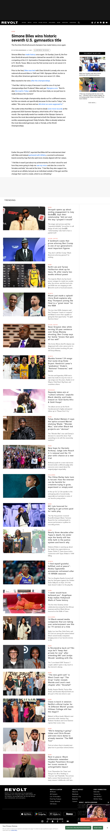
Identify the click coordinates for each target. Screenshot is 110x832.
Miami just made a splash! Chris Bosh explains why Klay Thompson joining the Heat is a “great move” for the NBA (60, 300)
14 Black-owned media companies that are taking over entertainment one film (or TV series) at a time (61, 623)
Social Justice (43, 22)
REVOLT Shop (98, 799)
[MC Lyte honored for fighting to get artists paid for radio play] (24, 515)
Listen (35, 22)
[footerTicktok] (47, 822)
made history (30, 55)
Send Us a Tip (76, 796)
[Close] (107, 828)
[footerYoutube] (68, 822)
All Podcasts (53, 794)
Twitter (104, 22)
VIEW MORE (91, 102)
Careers (74, 801)
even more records (55, 109)
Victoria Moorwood (19, 50)
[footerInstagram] (42, 822)
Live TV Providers (55, 796)
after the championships (40, 81)
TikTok (95, 22)
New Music (51, 390)
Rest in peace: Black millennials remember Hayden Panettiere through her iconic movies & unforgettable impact (61, 762)
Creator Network (55, 801)
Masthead (75, 794)
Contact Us (97, 794)
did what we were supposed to (50, 104)
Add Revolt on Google (42, 50)
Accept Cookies (98, 827)
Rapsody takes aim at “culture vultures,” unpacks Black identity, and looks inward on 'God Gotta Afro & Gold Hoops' (61, 397)
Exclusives (52, 22)
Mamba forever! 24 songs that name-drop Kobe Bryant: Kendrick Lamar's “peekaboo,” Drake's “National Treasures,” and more (60, 364)
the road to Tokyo (22, 91)
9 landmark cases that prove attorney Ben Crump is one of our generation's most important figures (60, 245)
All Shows (53, 792)
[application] (94, 813)
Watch (29, 22)
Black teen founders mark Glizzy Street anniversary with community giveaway (90, 74)
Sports (50, 293)
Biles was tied (29, 70)
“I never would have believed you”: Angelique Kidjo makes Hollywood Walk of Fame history (60, 596)
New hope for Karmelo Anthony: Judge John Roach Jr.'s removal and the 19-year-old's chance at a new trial (61, 453)
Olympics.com (52, 88)
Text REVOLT (98, 796)
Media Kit (75, 799)
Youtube (106, 22)
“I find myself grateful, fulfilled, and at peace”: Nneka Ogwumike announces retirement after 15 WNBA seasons (61, 568)
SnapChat (98, 22)
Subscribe (73, 22)
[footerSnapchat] (52, 822)
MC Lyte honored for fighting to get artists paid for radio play (60, 508)
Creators (65, 22)
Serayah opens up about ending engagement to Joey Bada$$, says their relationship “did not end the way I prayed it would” (61, 214)
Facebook (100, 22)
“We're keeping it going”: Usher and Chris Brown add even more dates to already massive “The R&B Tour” (60, 735)
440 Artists (53, 804)
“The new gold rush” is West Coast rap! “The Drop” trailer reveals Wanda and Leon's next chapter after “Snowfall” (59, 680)
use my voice (42, 165)
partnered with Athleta (37, 155)
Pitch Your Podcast (55, 799)
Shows (24, 22)
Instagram (92, 22)
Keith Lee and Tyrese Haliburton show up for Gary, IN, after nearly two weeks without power (60, 271)
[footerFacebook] (58, 822)
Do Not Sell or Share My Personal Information (78, 827)
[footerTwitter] (63, 822)
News (58, 22)
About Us (75, 792)
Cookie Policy (14, 830)
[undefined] (92, 64)
